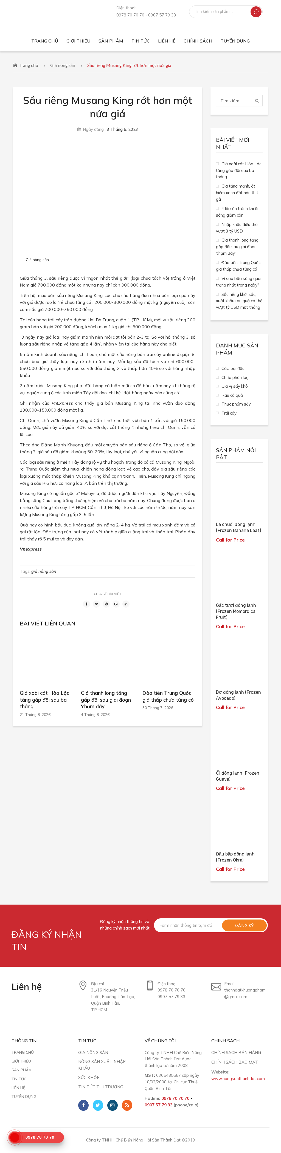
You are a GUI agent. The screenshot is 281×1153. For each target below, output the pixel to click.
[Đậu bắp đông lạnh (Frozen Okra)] (239, 822)
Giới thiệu (21, 1061)
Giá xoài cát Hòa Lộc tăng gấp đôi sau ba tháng (44, 700)
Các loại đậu (233, 368)
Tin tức (19, 1078)
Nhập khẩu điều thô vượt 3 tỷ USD (237, 228)
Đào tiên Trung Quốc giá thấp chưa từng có (168, 696)
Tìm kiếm (256, 11)
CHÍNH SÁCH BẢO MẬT (234, 1062)
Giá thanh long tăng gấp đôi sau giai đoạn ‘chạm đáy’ (106, 700)
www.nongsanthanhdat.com (238, 1078)
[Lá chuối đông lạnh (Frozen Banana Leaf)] (239, 492)
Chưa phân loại (235, 377)
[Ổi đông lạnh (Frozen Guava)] (239, 741)
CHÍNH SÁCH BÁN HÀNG (236, 1052)
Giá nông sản (62, 65)
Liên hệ (18, 1087)
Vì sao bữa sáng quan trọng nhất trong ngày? (239, 282)
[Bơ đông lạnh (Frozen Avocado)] (239, 660)
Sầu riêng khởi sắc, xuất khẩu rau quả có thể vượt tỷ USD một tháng (239, 301)
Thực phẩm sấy (236, 404)
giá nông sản (43, 571)
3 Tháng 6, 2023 (122, 129)
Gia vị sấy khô (234, 386)
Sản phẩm (22, 1069)
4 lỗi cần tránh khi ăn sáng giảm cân (238, 212)
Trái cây (229, 413)
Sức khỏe (88, 1077)
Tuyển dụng (24, 1096)
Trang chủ (28, 65)
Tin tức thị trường (100, 1086)
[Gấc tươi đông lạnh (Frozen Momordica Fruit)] (239, 573)
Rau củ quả (232, 395)
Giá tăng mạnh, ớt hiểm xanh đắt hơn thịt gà (237, 192)
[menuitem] (44, 41)
